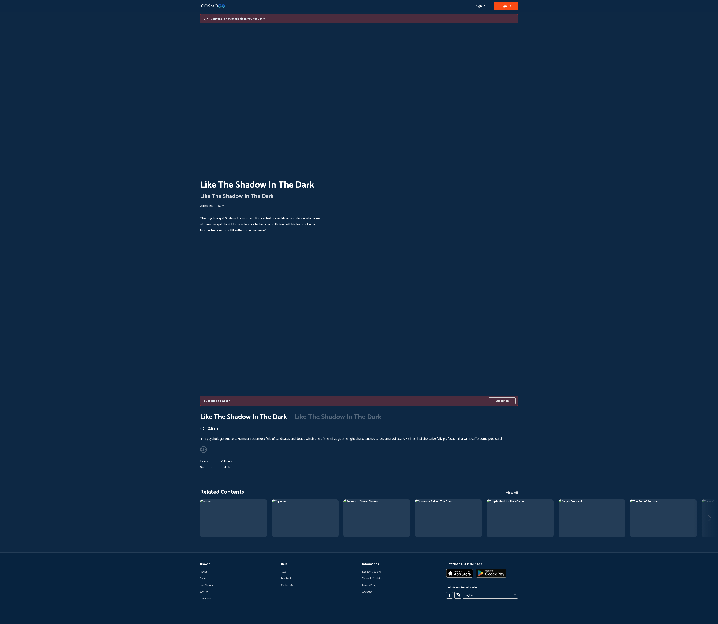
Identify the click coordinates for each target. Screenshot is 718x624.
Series (203, 579)
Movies (203, 572)
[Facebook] (449, 595)
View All (512, 492)
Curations (205, 599)
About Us (367, 592)
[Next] (709, 518)
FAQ (283, 572)
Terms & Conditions (373, 579)
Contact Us (287, 585)
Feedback (286, 579)
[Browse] (233, 518)
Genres (204, 592)
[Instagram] (457, 595)
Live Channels (207, 585)
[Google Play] (491, 573)
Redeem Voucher (371, 572)
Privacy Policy (369, 585)
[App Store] (459, 573)
